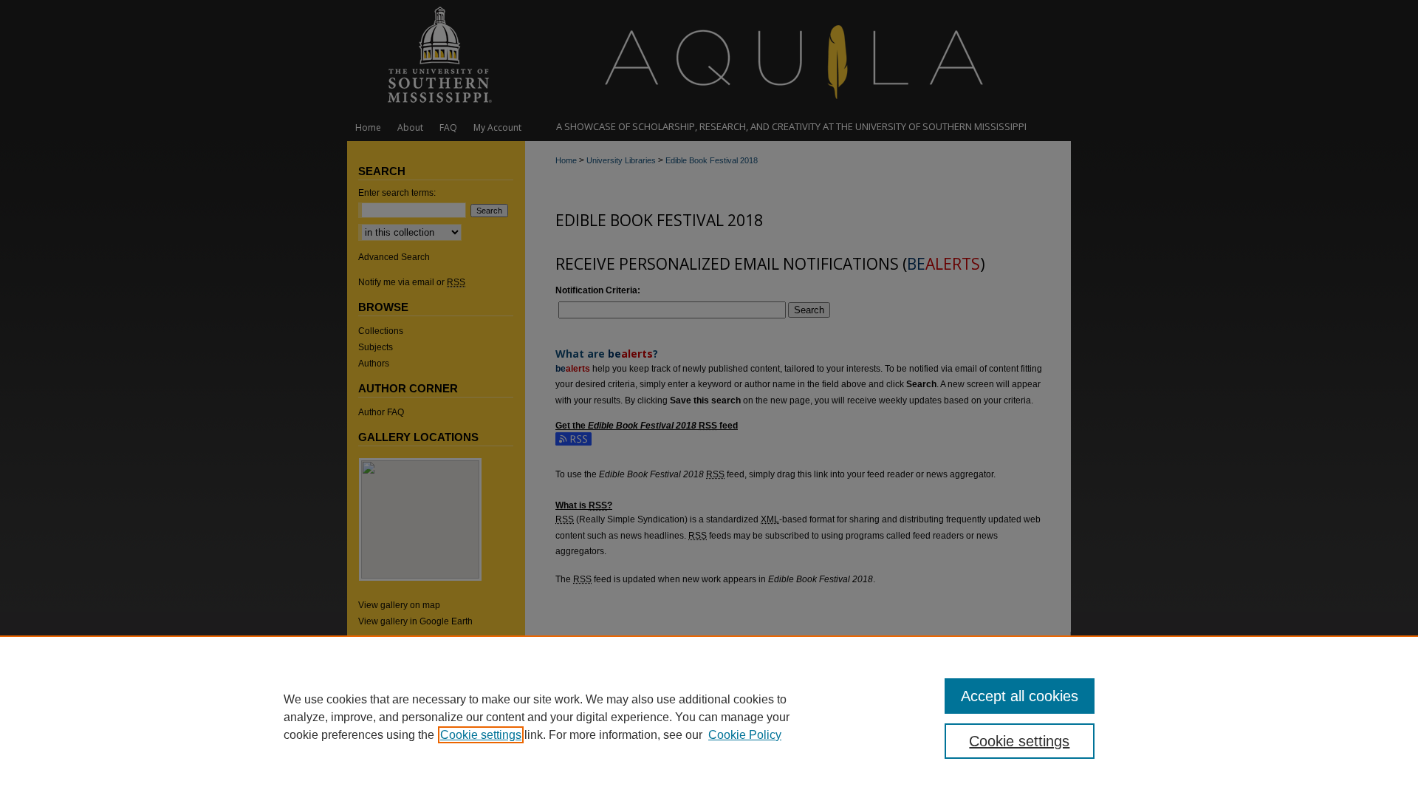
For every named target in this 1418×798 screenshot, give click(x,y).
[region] (709, 716)
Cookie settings (480, 735)
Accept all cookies (1019, 696)
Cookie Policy (744, 735)
